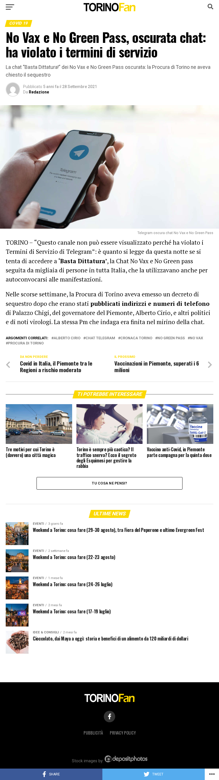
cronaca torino (136, 338)
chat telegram (100, 338)
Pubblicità (93, 733)
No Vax (196, 338)
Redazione (39, 92)
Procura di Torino (26, 343)
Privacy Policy (123, 733)
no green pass (171, 338)
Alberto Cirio (67, 338)
